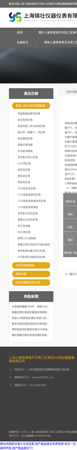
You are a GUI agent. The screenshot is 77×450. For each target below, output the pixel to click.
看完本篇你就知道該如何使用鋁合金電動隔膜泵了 (39, 323)
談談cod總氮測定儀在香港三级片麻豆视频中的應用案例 (43, 318)
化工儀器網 (27, 435)
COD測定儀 (24, 163)
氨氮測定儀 (24, 169)
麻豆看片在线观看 (22, 443)
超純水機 (21, 273)
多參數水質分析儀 (28, 157)
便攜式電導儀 (25, 144)
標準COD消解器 (27, 238)
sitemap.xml (43, 435)
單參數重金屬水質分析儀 (31, 250)
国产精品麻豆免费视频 (49, 443)
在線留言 (22, 42)
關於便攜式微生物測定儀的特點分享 (32, 335)
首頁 (20, 32)
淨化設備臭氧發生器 (28, 282)
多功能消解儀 (25, 151)
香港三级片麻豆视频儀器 (30, 105)
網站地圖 (5, 443)
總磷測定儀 (24, 175)
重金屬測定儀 (25, 138)
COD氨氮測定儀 (27, 188)
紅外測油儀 (24, 225)
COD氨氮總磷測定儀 (29, 194)
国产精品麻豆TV (22, 448)
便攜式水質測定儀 (28, 219)
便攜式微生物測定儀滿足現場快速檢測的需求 (37, 312)
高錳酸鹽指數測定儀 (29, 113)
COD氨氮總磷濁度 (28, 207)
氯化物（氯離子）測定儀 (31, 132)
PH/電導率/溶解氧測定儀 (31, 257)
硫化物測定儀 (25, 119)
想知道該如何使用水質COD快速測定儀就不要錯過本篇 (42, 329)
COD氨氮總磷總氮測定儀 (32, 200)
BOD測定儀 (24, 232)
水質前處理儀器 (25, 265)
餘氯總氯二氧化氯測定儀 (31, 126)
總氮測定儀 (24, 182)
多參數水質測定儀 (28, 213)
